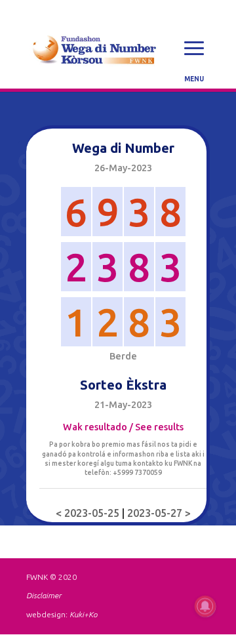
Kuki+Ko (83, 614)
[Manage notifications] (205, 606)
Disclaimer (43, 595)
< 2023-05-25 (89, 513)
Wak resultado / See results (123, 427)
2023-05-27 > (159, 513)
